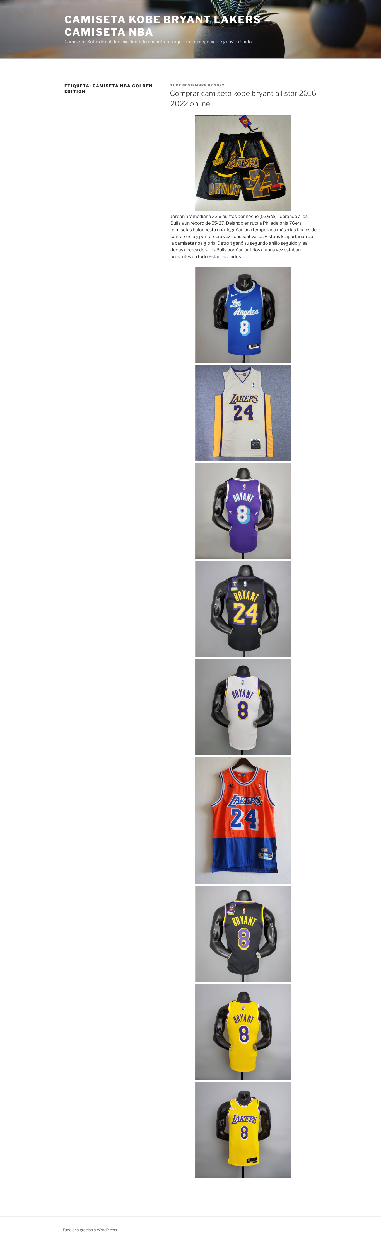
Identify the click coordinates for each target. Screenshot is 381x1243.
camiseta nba (189, 243)
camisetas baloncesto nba (197, 229)
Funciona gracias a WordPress (90, 1229)
